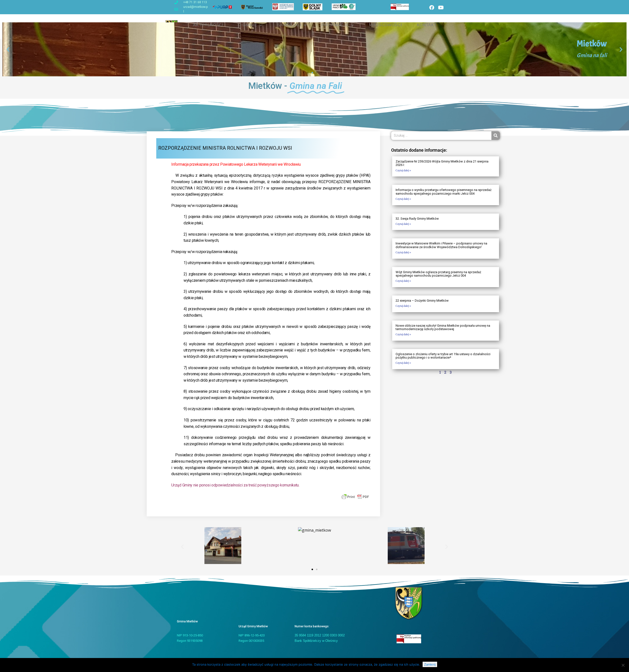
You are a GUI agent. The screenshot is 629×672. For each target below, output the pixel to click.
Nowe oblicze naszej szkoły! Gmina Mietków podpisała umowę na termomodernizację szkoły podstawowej (443, 327)
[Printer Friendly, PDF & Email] (355, 496)
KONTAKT (427, 25)
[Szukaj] (495, 135)
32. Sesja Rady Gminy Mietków (417, 218)
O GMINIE (247, 25)
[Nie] (622, 665)
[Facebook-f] (432, 8)
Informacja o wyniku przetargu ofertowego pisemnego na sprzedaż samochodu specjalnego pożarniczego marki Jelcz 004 (443, 191)
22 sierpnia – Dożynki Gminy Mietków (422, 300)
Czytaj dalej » (403, 170)
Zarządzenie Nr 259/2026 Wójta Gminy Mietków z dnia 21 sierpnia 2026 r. (442, 163)
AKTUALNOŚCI (208, 25)
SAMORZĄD (289, 25)
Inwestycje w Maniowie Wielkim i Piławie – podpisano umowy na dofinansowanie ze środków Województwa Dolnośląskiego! (441, 245)
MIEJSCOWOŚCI (385, 25)
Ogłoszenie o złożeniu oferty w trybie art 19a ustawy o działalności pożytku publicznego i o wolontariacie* (443, 355)
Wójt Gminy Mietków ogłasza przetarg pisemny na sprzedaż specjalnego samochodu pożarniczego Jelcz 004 (438, 273)
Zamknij (430, 664)
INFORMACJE (335, 25)
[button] (8, 49)
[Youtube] (441, 8)
